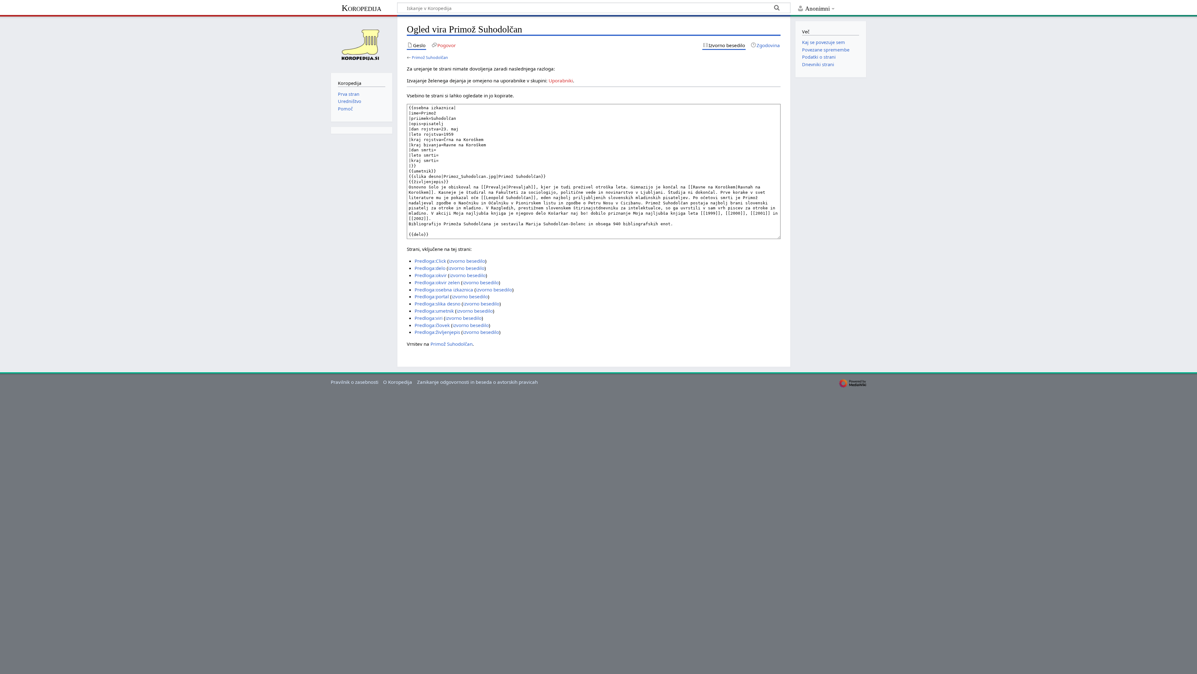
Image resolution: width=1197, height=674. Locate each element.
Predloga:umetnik (434, 311)
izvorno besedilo (467, 261)
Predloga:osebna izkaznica (444, 289)
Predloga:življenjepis (437, 332)
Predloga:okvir (431, 275)
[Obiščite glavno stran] (361, 44)
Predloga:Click (430, 261)
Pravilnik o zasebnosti (354, 382)
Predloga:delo (430, 268)
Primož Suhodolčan (430, 57)
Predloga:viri (429, 318)
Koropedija (361, 8)
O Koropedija (397, 382)
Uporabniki (561, 80)
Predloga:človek (432, 325)
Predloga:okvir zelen (437, 282)
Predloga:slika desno (437, 303)
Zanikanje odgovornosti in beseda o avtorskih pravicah (477, 382)
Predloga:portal (432, 296)
